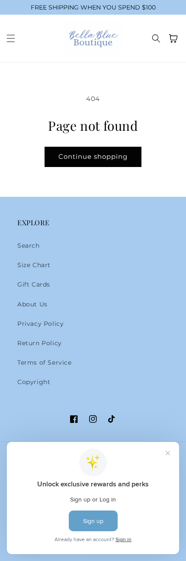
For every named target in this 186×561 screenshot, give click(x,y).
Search (28, 245)
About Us (32, 304)
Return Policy (39, 343)
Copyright (33, 382)
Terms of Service (44, 362)
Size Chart (34, 265)
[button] (10, 38)
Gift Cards (33, 284)
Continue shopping (93, 156)
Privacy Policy (40, 324)
